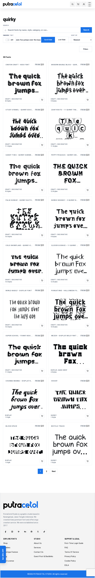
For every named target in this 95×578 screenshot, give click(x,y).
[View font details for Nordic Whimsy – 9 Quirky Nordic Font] (87, 235)
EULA (67, 565)
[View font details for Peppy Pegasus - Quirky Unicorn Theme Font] (87, 190)
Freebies (6, 547)
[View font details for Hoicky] (87, 416)
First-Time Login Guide (74, 543)
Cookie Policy (70, 561)
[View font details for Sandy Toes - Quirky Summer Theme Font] (42, 190)
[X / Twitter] (38, 531)
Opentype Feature (10, 552)
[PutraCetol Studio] (13, 4)
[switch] (9, 40)
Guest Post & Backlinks (43, 556)
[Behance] (25, 531)
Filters (85, 49)
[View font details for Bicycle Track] (87, 461)
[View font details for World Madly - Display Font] (42, 326)
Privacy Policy (70, 556)
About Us (38, 543)
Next (54, 471)
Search (6, 25)
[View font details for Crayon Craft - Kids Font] (42, 100)
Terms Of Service (72, 552)
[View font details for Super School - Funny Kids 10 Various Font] (42, 371)
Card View (48, 40)
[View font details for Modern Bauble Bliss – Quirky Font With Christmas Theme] (87, 100)
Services (37, 547)
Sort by (74, 35)
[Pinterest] (18, 531)
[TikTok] (44, 531)
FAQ (66, 547)
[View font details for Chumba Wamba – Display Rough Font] (42, 416)
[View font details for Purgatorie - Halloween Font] (87, 326)
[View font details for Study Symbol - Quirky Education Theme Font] (42, 145)
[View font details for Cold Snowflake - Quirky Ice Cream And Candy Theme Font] (42, 280)
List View (61, 40)
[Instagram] (12, 531)
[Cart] (78, 4)
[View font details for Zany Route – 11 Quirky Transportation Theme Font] (87, 145)
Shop (5, 543)
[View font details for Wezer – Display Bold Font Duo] (87, 371)
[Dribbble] (31, 531)
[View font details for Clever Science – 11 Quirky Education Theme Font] (87, 280)
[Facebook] (5, 531)
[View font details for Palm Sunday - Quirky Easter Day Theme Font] (42, 235)
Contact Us (38, 552)
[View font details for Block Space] (42, 461)
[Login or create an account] (83, 4)
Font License (8, 561)
